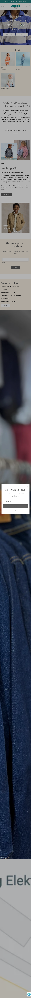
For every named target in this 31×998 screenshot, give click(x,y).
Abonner (15, 506)
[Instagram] (15, 510)
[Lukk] (27, 486)
